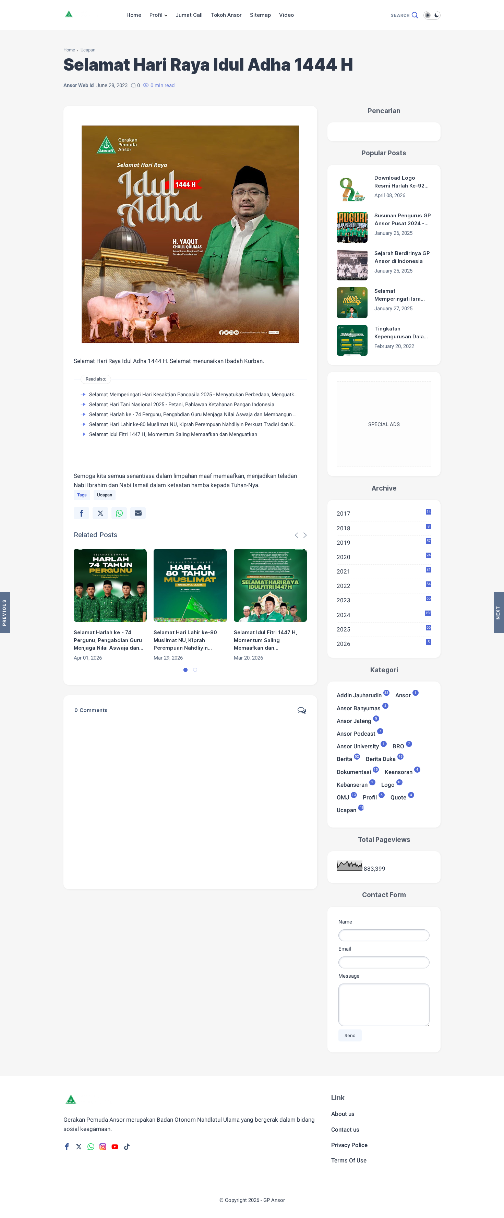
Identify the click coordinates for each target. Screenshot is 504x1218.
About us (343, 1113)
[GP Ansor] (82, 17)
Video (286, 15)
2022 (384, 585)
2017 (384, 513)
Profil (156, 15)
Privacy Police (349, 1145)
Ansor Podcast (356, 733)
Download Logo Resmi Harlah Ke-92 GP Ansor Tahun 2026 (402, 182)
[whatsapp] (119, 513)
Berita (344, 758)
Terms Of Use (349, 1160)
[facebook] (81, 513)
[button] (185, 670)
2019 (384, 542)
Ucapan (88, 49)
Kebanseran (352, 784)
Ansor (403, 695)
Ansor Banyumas (359, 708)
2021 (384, 571)
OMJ (343, 797)
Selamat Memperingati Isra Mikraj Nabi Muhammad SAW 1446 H (397, 295)
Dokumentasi (354, 771)
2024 (384, 614)
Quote (398, 797)
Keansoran (398, 771)
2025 (384, 629)
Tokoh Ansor (226, 15)
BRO (398, 746)
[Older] (5, 612)
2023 (384, 600)
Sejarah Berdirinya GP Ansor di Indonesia (402, 257)
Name (345, 922)
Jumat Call (189, 15)
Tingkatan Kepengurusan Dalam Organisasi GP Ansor (401, 332)
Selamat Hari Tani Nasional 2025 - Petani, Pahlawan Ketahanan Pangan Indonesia (181, 404)
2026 (383, 643)
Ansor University (358, 746)
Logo (388, 784)
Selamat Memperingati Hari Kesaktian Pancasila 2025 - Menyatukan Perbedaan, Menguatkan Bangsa (203, 394)
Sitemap (260, 15)
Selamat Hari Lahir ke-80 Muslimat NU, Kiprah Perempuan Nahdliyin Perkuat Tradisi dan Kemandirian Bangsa (213, 424)
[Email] (138, 513)
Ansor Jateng (354, 720)
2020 (384, 556)
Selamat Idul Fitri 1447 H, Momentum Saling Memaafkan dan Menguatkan (173, 434)
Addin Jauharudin (359, 695)
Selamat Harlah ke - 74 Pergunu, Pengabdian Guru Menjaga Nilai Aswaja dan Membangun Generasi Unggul (210, 414)
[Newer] (499, 612)
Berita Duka (381, 758)
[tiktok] (126, 1146)
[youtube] (114, 1146)
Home (134, 15)
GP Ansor (274, 1200)
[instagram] (102, 1146)
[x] (100, 513)
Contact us (345, 1129)
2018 (383, 528)
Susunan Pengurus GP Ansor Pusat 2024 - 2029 (402, 219)
